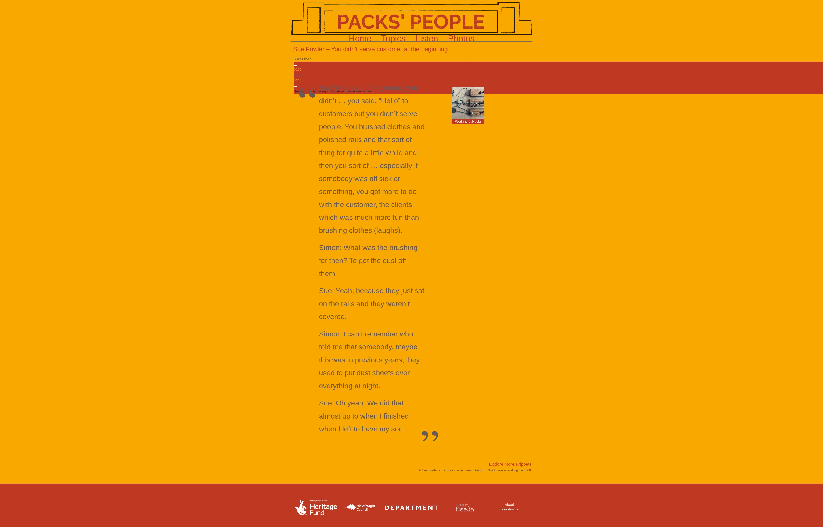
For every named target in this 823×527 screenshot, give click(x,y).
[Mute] (295, 86)
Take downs (509, 509)
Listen (426, 38)
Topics (393, 38)
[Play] (295, 65)
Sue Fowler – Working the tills (508, 470)
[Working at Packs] (468, 103)
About (509, 504)
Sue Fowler (462, 63)
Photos (461, 38)
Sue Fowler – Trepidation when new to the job (453, 470)
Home (360, 38)
